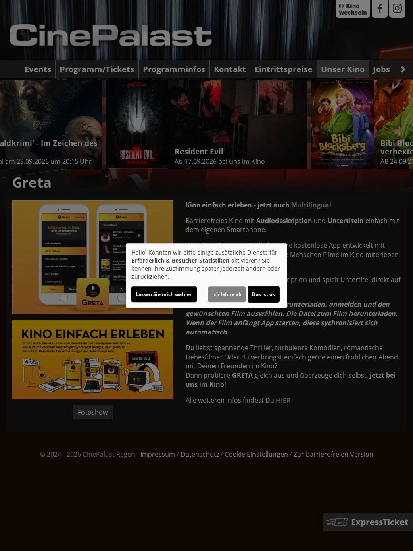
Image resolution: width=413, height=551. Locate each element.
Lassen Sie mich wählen (164, 294)
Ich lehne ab (227, 294)
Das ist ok (263, 294)
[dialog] (206, 275)
